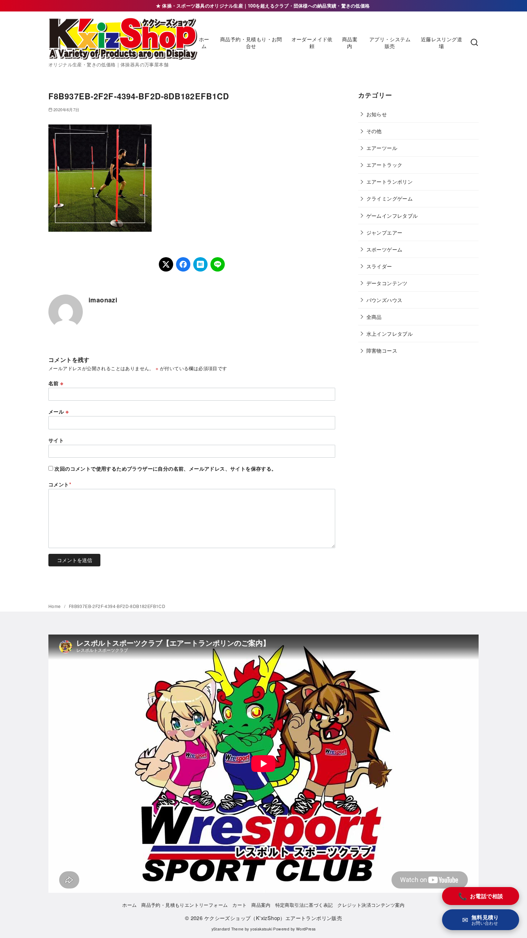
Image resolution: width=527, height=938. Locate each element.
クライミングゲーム (389, 198)
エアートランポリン (389, 181)
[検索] (474, 43)
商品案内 (349, 42)
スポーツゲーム (384, 249)
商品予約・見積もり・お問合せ (251, 42)
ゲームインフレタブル (392, 215)
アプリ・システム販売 (389, 42)
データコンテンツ (387, 283)
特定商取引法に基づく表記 (304, 904)
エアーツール (381, 147)
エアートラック (384, 164)
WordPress (306, 929)
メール (58, 411)
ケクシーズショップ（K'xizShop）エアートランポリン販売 (273, 917)
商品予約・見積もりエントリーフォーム (184, 904)
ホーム (204, 42)
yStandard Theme (228, 929)
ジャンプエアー (384, 232)
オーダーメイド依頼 (312, 42)
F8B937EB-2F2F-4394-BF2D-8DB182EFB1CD (117, 606)
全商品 (374, 316)
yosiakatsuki (261, 929)
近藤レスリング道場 (441, 42)
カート (239, 904)
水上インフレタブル (389, 333)
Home (55, 606)
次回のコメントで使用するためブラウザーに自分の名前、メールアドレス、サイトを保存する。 (165, 468)
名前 (55, 383)
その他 (374, 131)
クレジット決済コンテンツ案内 (371, 904)
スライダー (379, 266)
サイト (56, 440)
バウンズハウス (384, 299)
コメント (59, 484)
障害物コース (381, 350)
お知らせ (376, 114)
